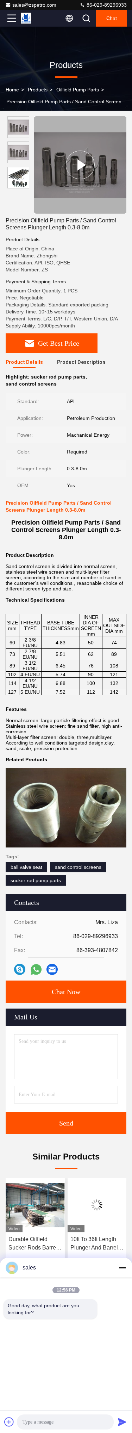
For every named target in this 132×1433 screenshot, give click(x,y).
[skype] (19, 969)
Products (38, 89)
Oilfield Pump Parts (77, 89)
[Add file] (9, 1421)
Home (12, 89)
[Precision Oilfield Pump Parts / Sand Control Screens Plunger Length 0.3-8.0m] (80, 165)
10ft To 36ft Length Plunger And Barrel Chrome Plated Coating (72, 1244)
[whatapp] (36, 969)
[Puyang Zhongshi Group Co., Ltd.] (35, 18)
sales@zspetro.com (34, 5)
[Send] (122, 1421)
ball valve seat (26, 867)
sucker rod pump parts (36, 880)
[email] (52, 969)
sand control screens (78, 867)
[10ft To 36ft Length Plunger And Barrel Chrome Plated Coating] (75, 1205)
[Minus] (122, 1268)
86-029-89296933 (106, 5)
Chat (111, 18)
